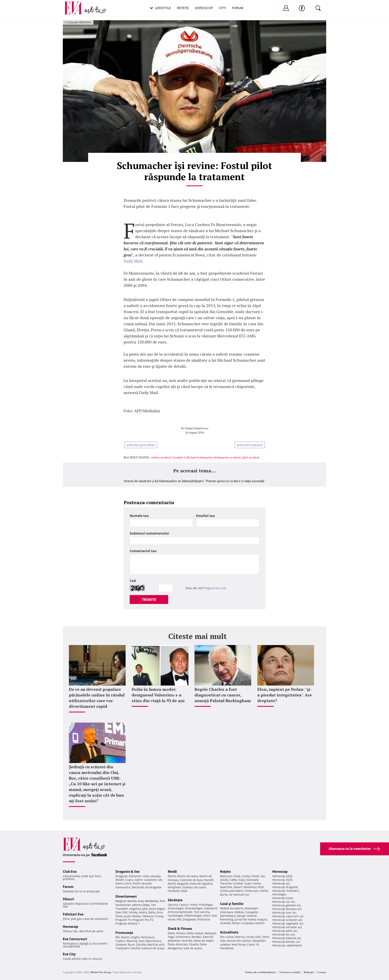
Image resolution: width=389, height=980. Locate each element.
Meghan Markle (126, 901)
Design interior (247, 916)
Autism (260, 923)
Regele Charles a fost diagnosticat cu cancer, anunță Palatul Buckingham (222, 695)
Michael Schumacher (199, 457)
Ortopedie (189, 919)
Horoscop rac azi (283, 901)
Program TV (123, 920)
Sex (160, 880)
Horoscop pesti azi (284, 931)
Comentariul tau (143, 551)
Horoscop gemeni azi (286, 905)
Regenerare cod (215, 588)
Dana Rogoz (157, 909)
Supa (241, 880)
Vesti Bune (238, 944)
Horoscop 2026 (282, 876)
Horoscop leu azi (283, 934)
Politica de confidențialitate (260, 972)
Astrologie (279, 894)
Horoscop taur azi (284, 912)
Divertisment (126, 896)
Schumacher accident (227, 457)
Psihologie (206, 905)
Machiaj (132, 941)
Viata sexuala (152, 876)
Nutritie (187, 941)
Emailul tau (205, 515)
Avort (206, 915)
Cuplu (129, 880)
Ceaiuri (184, 905)
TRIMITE (149, 599)
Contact (321, 972)
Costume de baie (191, 880)
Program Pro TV (142, 920)
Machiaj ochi (156, 944)
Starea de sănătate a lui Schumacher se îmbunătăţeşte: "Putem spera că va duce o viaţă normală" (194, 481)
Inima (194, 905)
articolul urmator (250, 445)
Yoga (171, 937)
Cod (133, 580)
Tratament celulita (127, 948)
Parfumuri (148, 937)
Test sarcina (201, 912)
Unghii (135, 937)
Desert (237, 887)
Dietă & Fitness (180, 928)
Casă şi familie (231, 903)
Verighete (174, 887)
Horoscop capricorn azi (288, 916)
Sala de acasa (193, 948)
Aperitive (226, 887)
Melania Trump (153, 916)
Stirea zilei (253, 937)
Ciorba (246, 876)
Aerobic (196, 937)
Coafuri (120, 941)
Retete (183, 8)
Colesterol (210, 908)
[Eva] (75, 4)
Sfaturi (68, 899)
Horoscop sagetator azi (287, 923)
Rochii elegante (178, 883)
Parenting (226, 919)
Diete (171, 933)
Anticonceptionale (180, 912)
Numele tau (139, 515)
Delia (151, 912)
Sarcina (173, 905)
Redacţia (309, 972)
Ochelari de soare (194, 887)
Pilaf (261, 887)
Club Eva (70, 871)
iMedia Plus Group (100, 972)
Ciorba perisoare (231, 891)
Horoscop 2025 (282, 880)
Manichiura (153, 941)
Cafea (233, 880)
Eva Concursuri (75, 939)
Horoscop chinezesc (285, 891)
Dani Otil (121, 912)
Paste (236, 876)
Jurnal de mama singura (250, 919)
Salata (224, 880)
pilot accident (251, 457)
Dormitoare (227, 916)
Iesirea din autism (239, 941)
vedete (155, 457)
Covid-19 (253, 944)
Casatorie (150, 880)
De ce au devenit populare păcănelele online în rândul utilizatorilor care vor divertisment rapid (97, 698)
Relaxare (210, 933)
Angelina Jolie (138, 909)
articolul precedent (140, 445)
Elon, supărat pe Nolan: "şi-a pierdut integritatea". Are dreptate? (284, 695)
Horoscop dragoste (285, 887)
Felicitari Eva (73, 914)
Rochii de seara (187, 876)
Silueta (193, 944)
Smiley (133, 912)
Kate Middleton (148, 901)
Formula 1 (178, 457)
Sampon (121, 944)
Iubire (139, 880)
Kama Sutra (123, 883)
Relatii (119, 880)
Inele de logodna (201, 883)
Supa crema (253, 883)
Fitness (181, 933)
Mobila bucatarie (231, 908)
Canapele (251, 912)
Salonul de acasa (153, 948)
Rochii (125, 937)
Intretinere (182, 937)
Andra (143, 912)
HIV (179, 919)
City (222, 8)
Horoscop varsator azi (287, 927)
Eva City (69, 954)
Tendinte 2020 (177, 891)
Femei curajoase (243, 923)
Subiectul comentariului (149, 533)
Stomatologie (193, 908)
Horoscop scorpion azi (287, 920)
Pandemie (227, 948)
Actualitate (229, 932)
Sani (141, 941)
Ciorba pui (251, 891)
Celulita (141, 944)
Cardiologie (175, 915)
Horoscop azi (281, 883)
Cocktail (238, 883)
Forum (237, 8)
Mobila (239, 912)
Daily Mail (133, 261)
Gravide (225, 923)
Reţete (225, 871)
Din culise (226, 937)
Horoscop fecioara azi (286, 909)
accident (165, 457)
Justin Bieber (132, 916)
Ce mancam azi (239, 894)
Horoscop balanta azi (286, 938)
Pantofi (208, 880)
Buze (131, 944)
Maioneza (250, 887)
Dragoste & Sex (127, 871)
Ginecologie (176, 908)
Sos (262, 876)
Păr (117, 937)
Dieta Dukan (195, 933)
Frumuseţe (124, 932)
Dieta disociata (178, 944)
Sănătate (175, 900)
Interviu (240, 937)
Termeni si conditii (289, 972)
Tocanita (226, 883)
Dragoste (121, 876)
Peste (255, 876)
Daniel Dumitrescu (196, 428)
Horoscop (204, 8)
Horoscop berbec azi (286, 942)
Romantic (135, 876)
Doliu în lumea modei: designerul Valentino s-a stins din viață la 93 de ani (158, 695)
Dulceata (253, 880)
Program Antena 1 (127, 923)
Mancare (226, 876)
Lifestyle (163, 8)
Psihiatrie (203, 919)
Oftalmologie (193, 915)
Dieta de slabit (203, 941)
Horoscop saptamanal (287, 945)
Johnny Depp (141, 905)
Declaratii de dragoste (146, 887)
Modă (172, 871)
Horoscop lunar (282, 898)
